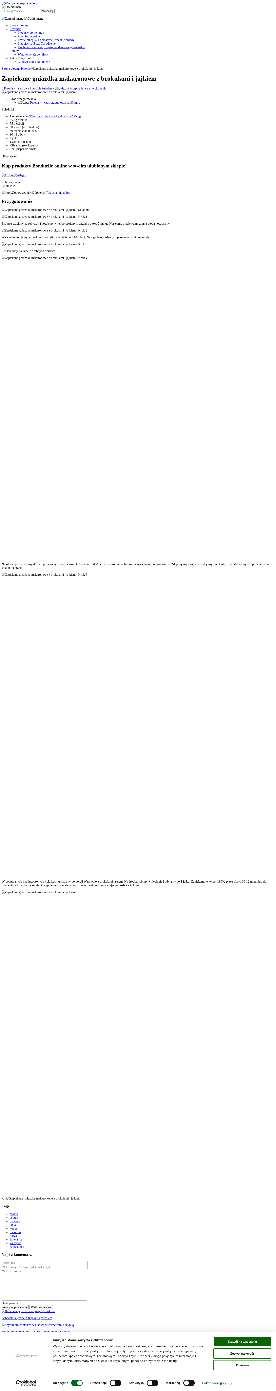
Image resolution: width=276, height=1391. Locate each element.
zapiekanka (17, 1246)
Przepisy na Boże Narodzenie (37, 43)
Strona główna (19, 25)
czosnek (15, 1221)
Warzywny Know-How (33, 54)
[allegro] (20, 175)
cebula (14, 1217)
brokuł (14, 1214)
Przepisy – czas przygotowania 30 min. (55, 102)
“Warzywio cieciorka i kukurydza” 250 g (54, 116)
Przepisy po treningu (31, 32)
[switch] (115, 1383)
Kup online (9, 156)
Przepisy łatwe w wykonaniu (87, 88)
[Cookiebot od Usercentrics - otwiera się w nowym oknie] (26, 1383)
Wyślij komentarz (41, 1307)
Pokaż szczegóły (214, 1383)
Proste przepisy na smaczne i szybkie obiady (46, 40)
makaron (15, 1232)
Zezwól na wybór (242, 1353)
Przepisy (15, 29)
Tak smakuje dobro (58, 192)
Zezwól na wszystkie (242, 1341)
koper (13, 1228)
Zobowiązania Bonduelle (34, 61)
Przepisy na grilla (29, 36)
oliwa (13, 1235)
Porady (14, 51)
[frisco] (8, 175)
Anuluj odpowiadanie (15, 1307)
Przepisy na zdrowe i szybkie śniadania (28, 88)
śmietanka (16, 1239)
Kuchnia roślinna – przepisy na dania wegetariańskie (51, 47)
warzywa (15, 1243)
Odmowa (242, 1365)
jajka (13, 1225)
